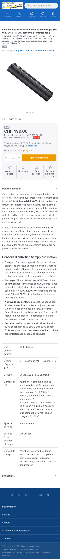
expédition (32, 145)
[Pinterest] (48, 495)
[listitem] (30, 82)
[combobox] (41, 6)
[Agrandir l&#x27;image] (30, 82)
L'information (9, 506)
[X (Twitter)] (19, 495)
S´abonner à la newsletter (16, 530)
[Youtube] (41, 495)
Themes (6, 538)
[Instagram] (26, 495)
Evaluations (8, 475)
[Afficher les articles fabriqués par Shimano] (3, 26)
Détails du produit (11, 188)
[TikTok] (34, 495)
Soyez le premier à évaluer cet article (35, 50)
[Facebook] (12, 495)
